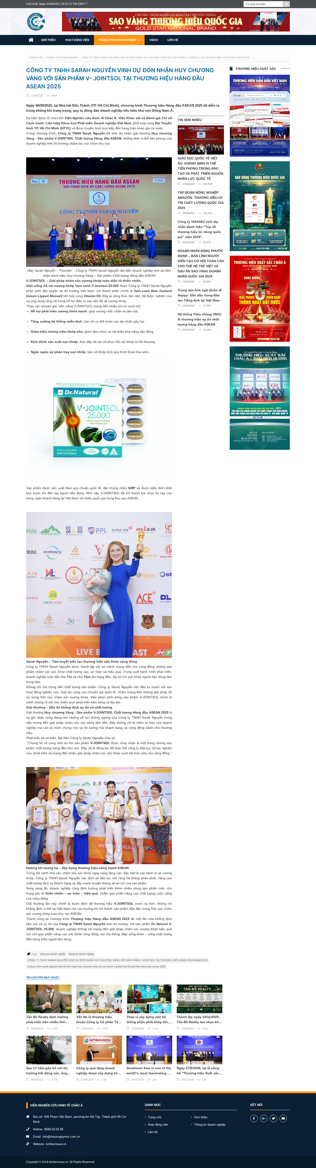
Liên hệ (172, 40)
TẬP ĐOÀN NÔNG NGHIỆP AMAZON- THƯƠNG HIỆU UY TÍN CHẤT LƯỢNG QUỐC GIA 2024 (200, 202)
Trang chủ (35, 57)
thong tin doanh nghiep (81, 954)
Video (153, 40)
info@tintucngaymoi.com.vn (61, 1136)
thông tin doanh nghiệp (52, 954)
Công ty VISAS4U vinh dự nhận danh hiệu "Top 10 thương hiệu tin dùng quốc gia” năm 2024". (199, 232)
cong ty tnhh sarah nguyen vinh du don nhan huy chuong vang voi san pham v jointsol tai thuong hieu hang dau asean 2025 (96, 966)
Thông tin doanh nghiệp (118, 40)
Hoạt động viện (77, 40)
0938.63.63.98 (53, 1129)
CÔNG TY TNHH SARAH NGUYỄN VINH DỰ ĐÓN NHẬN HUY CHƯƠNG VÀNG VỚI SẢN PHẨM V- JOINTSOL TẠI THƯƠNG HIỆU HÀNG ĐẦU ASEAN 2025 (166, 57)
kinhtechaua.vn (56, 1144)
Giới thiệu (48, 40)
